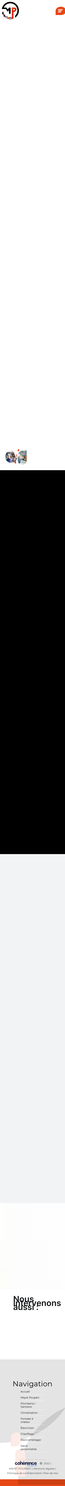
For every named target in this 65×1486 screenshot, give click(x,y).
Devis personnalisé (28, 1447)
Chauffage (27, 1434)
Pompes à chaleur (27, 1420)
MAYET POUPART (20, 1468)
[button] (32, 1303)
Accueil (25, 1391)
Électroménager (31, 1439)
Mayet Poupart (30, 1397)
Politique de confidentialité (24, 1473)
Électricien (27, 1428)
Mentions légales (44, 1468)
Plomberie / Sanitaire (28, 1405)
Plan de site (50, 1473)
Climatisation (29, 1412)
